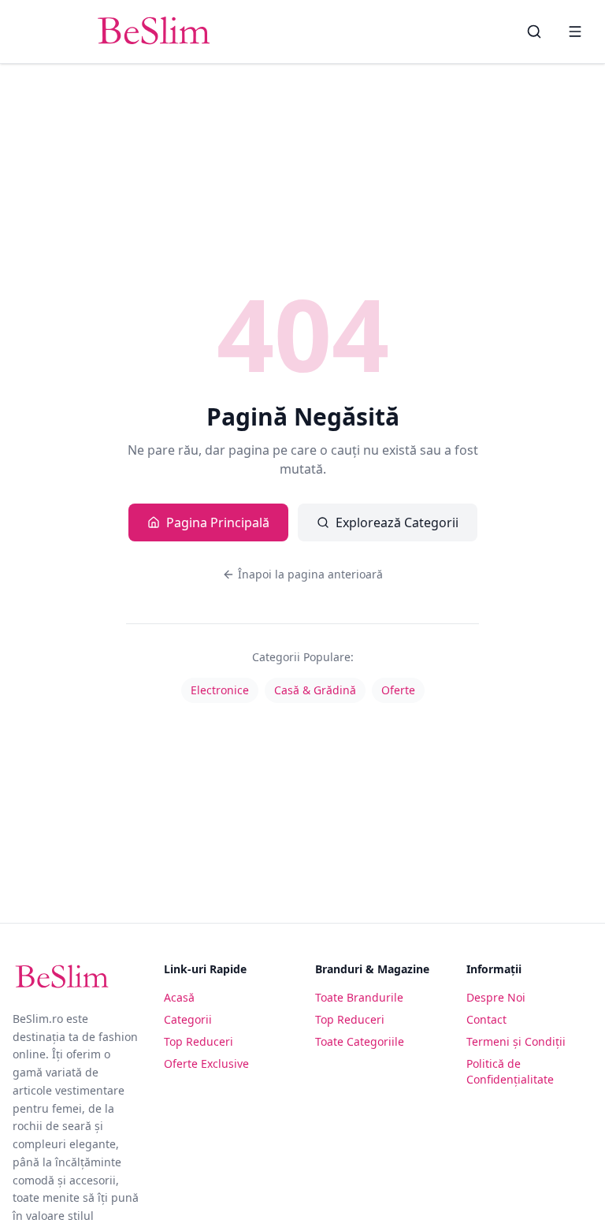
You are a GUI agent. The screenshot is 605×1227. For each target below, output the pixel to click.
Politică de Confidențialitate (510, 1071)
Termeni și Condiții (516, 1041)
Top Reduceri (198, 1041)
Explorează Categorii (397, 522)
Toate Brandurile (359, 997)
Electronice (220, 689)
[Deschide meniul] (575, 31)
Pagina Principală (217, 522)
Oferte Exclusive (206, 1063)
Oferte (398, 689)
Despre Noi (495, 997)
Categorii (188, 1019)
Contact (486, 1019)
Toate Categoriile (359, 1041)
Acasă (179, 997)
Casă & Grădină (315, 689)
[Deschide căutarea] (534, 31)
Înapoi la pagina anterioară (310, 574)
